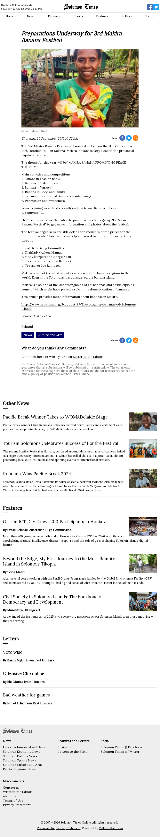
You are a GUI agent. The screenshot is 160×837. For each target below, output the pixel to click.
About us (9, 796)
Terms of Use (13, 800)
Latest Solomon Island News (24, 747)
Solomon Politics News (20, 756)
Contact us (11, 787)
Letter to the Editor (87, 357)
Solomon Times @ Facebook (121, 747)
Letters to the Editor (73, 751)
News (31, 16)
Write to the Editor (17, 792)
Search (149, 16)
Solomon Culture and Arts (22, 765)
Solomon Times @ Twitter (120, 751)
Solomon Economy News (21, 751)
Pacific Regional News (19, 769)
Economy (54, 16)
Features (102, 16)
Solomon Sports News (19, 760)
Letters (127, 16)
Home (10, 16)
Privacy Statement (17, 805)
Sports (78, 16)
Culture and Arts (50, 335)
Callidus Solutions (111, 828)
